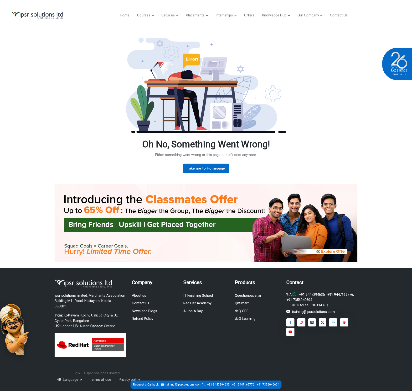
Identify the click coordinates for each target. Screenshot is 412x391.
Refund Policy (142, 318)
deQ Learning (245, 318)
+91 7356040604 (299, 299)
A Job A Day (193, 311)
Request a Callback (146, 384)
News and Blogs (144, 311)
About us (139, 295)
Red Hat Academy (197, 303)
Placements (195, 15)
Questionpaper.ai (248, 295)
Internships (224, 15)
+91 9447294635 (312, 294)
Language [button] (71, 379)
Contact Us (339, 15)
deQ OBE (241, 311)
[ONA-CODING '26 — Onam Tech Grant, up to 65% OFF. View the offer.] (14, 329)
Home (124, 15)
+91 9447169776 (339, 294)
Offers (249, 15)
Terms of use (100, 379)
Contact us (140, 303)
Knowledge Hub (274, 15)
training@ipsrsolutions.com (313, 311)
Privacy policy (129, 379)
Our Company (308, 15)
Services (168, 15)
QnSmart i (242, 303)
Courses (143, 15)
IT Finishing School (198, 295)
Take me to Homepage (206, 168)
